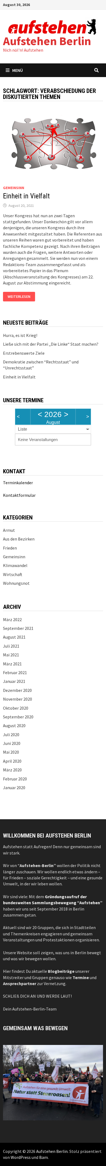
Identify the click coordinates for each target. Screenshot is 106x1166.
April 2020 (12, 761)
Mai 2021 (11, 654)
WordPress (21, 1157)
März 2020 (12, 770)
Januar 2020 (14, 787)
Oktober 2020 (15, 708)
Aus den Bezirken (19, 539)
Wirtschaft (12, 574)
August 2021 (14, 637)
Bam (43, 1157)
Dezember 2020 (17, 690)
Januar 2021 (14, 681)
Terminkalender (18, 482)
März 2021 (12, 663)
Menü (17, 70)
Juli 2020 (11, 734)
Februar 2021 (15, 672)
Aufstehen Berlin (47, 40)
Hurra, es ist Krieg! (20, 335)
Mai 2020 (11, 752)
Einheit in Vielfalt (26, 196)
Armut (9, 530)
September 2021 (18, 628)
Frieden (10, 548)
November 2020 (17, 699)
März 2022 (12, 619)
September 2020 (18, 716)
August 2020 (14, 725)
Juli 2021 (11, 646)
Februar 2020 (15, 779)
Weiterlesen (18, 296)
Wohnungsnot (16, 583)
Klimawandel (15, 565)
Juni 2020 (11, 743)
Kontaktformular (19, 495)
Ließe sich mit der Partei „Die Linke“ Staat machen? (50, 344)
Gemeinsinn (13, 187)
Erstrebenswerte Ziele (24, 353)
